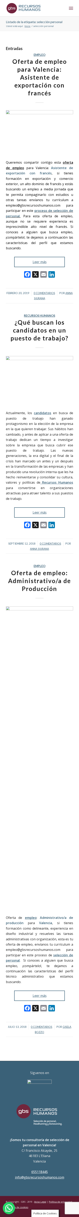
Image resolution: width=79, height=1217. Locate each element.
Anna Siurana (39, 548)
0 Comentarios (44, 293)
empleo (31, 917)
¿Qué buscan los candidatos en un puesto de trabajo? (39, 330)
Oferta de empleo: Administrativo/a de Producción (39, 580)
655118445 (39, 1172)
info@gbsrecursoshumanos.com (39, 1177)
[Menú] (71, 8)
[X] (35, 274)
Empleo (39, 55)
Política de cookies (18, 1207)
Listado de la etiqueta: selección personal (34, 22)
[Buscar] (62, 8)
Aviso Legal (40, 1201)
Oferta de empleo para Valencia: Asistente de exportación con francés (39, 77)
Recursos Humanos (39, 315)
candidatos (42, 413)
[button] (9, 1208)
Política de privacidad (60, 1201)
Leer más (40, 262)
